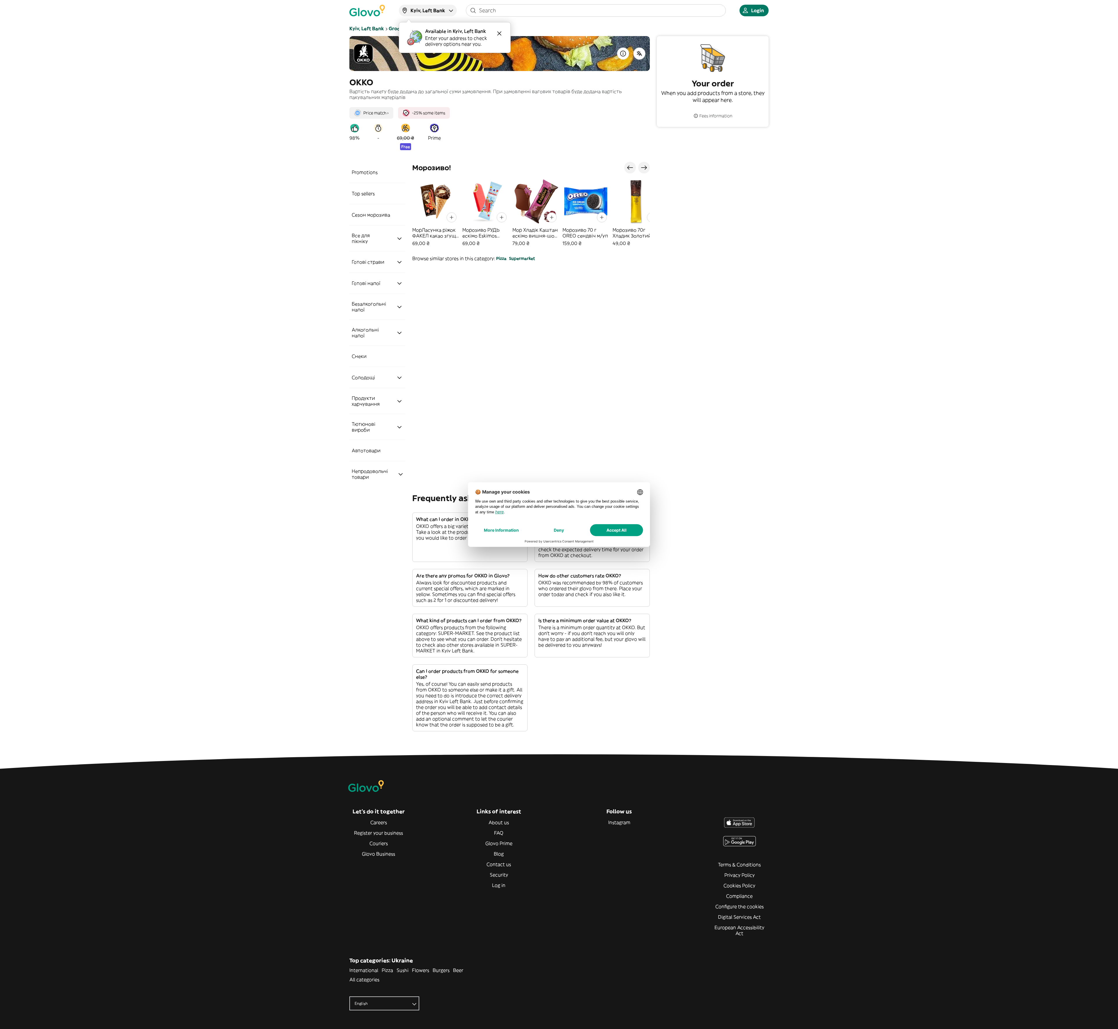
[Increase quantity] (451, 217)
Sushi (402, 970)
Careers (378, 822)
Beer (458, 970)
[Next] (644, 167)
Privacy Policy (739, 875)
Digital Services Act (739, 917)
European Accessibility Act (739, 930)
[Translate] (639, 53)
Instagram (619, 822)
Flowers (420, 970)
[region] (531, 212)
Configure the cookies (739, 906)
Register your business (378, 833)
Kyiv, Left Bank (366, 28)
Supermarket (522, 258)
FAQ (498, 833)
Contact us (499, 864)
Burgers (441, 970)
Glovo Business (378, 854)
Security (499, 875)
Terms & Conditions (739, 864)
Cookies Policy (739, 885)
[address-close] (499, 33)
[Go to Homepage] (367, 10)
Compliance (739, 896)
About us (499, 822)
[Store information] (623, 53)
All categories (364, 979)
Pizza (501, 258)
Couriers (378, 843)
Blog (499, 854)
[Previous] (630, 167)
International (363, 970)
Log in (498, 885)
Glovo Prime (498, 843)
